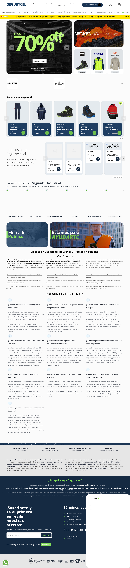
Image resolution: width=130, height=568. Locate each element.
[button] (62, 4)
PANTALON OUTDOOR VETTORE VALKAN (17, 128)
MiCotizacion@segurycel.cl (50, 450)
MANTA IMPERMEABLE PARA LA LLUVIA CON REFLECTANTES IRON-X (41, 128)
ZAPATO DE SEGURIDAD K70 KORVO (86, 128)
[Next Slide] (66, 47)
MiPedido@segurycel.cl (79, 450)
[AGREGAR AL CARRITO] (59, 169)
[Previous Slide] (11, 47)
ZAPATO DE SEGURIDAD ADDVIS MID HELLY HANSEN (64, 128)
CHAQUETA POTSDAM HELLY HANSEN (111, 128)
